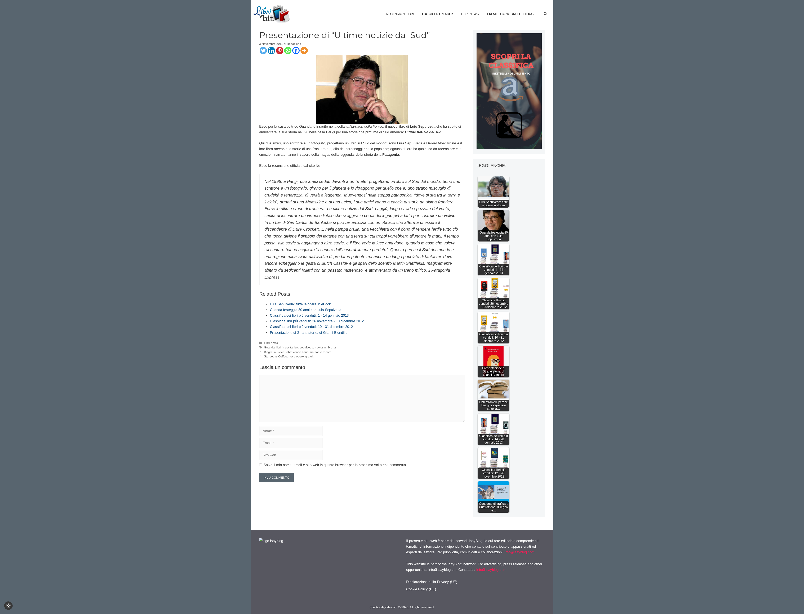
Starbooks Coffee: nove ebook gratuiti (289, 356)
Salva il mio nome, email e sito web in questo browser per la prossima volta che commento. (335, 465)
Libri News (470, 14)
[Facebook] (296, 50)
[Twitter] (263, 50)
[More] (304, 50)
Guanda (269, 347)
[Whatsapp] (287, 50)
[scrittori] (509, 148)
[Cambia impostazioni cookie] (8, 605)
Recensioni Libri (400, 14)
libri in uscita (284, 347)
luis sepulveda (303, 347)
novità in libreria (325, 347)
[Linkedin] (271, 50)
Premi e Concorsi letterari (511, 14)
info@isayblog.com (520, 552)
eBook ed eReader (437, 14)
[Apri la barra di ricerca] (545, 14)
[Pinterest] (279, 50)
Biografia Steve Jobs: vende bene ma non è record (297, 352)
